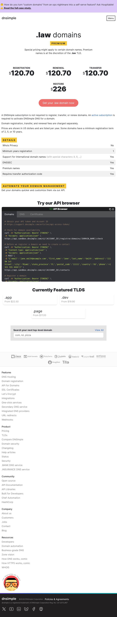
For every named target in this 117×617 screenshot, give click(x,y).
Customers (7, 517)
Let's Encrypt (9, 394)
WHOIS (5, 567)
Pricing (5, 430)
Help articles (8, 452)
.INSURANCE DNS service (16, 469)
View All (99, 330)
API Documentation (12, 485)
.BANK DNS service (12, 465)
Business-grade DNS (13, 550)
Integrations (8, 398)
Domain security (10, 443)
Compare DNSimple (12, 439)
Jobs (4, 521)
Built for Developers (12, 493)
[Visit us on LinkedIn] (19, 609)
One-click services (12, 402)
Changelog (7, 448)
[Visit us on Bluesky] (26, 609)
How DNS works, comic (14, 558)
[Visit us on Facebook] (33, 609)
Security (6, 460)
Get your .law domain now (58, 102)
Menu (111, 18)
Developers (8, 541)
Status (5, 456)
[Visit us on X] (4, 609)
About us (6, 513)
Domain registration (12, 381)
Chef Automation (11, 497)
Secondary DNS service (14, 406)
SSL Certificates (10, 389)
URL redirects (9, 415)
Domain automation (12, 546)
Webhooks (7, 419)
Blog (4, 530)
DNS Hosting (9, 376)
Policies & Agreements (57, 599)
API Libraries (8, 489)
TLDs (4, 435)
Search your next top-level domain (32, 330)
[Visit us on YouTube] (11, 609)
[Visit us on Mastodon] (41, 609)
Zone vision (8, 554)
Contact (6, 526)
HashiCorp (7, 502)
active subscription (102, 115)
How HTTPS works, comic (16, 563)
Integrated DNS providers (15, 411)
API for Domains (10, 385)
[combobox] (58, 335)
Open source (8, 480)
